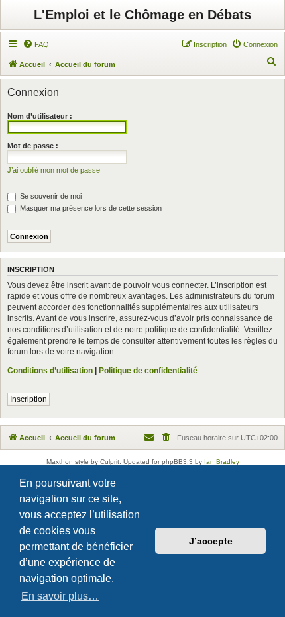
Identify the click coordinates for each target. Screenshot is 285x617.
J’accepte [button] (211, 541)
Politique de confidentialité (148, 370)
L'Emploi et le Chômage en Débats (142, 14)
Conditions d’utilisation (50, 370)
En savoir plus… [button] (60, 596)
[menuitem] (36, 44)
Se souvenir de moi (50, 196)
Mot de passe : (32, 146)
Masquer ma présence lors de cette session (90, 208)
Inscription (28, 399)
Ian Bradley (221, 461)
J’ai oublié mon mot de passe (53, 170)
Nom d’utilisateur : (39, 116)
